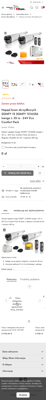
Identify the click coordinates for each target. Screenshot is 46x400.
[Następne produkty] (40, 300)
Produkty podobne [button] (29, 279)
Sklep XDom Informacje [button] (13, 358)
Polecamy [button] (12, 279)
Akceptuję (23, 395)
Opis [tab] (5, 210)
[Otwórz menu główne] (2, 7)
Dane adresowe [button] (10, 351)
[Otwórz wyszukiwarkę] (31, 7)
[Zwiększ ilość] (38, 166)
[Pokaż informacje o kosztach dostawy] (29, 196)
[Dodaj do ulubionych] (40, 173)
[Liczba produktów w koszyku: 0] (42, 7)
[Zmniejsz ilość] (3, 166)
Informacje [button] (7, 371)
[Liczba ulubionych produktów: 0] (36, 7)
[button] (40, 49)
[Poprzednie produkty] (6, 300)
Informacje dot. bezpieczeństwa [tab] (29, 210)
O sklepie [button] (7, 364)
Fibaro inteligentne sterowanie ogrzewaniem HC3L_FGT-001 (12, 328)
